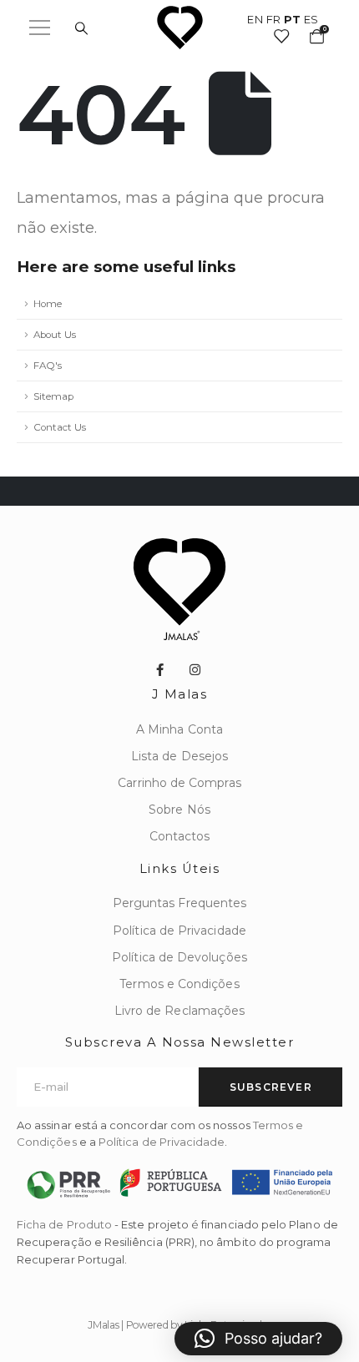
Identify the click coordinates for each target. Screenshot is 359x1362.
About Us (54, 334)
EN (255, 19)
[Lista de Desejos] (280, 36)
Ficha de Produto (64, 1224)
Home (47, 304)
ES (311, 19)
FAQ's (47, 365)
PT (292, 19)
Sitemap (53, 396)
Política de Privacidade (162, 1141)
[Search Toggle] (80, 28)
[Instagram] (195, 669)
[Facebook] (159, 669)
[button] (258, 1338)
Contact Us (59, 427)
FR (273, 19)
